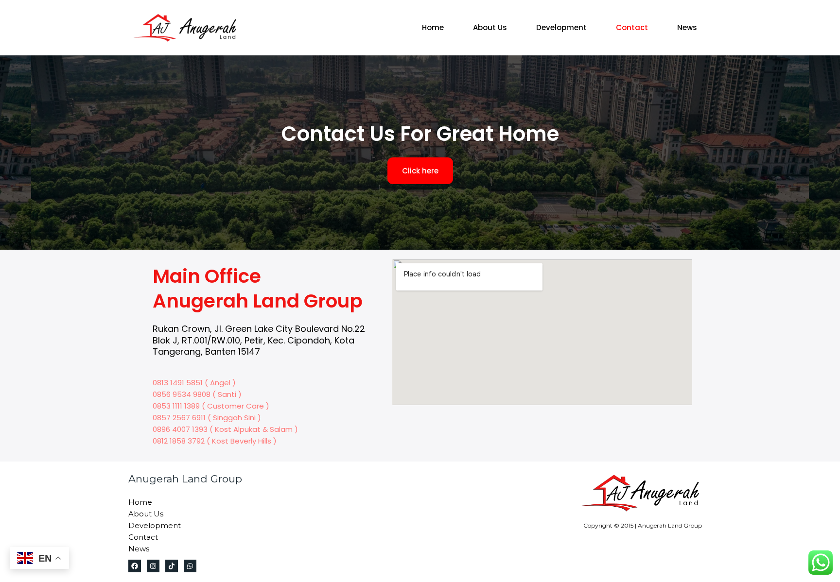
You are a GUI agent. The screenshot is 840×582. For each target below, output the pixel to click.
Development (561, 27)
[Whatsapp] (190, 566)
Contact (632, 27)
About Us (490, 27)
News (687, 27)
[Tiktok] (171, 566)
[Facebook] (134, 566)
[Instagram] (153, 566)
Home (433, 27)
